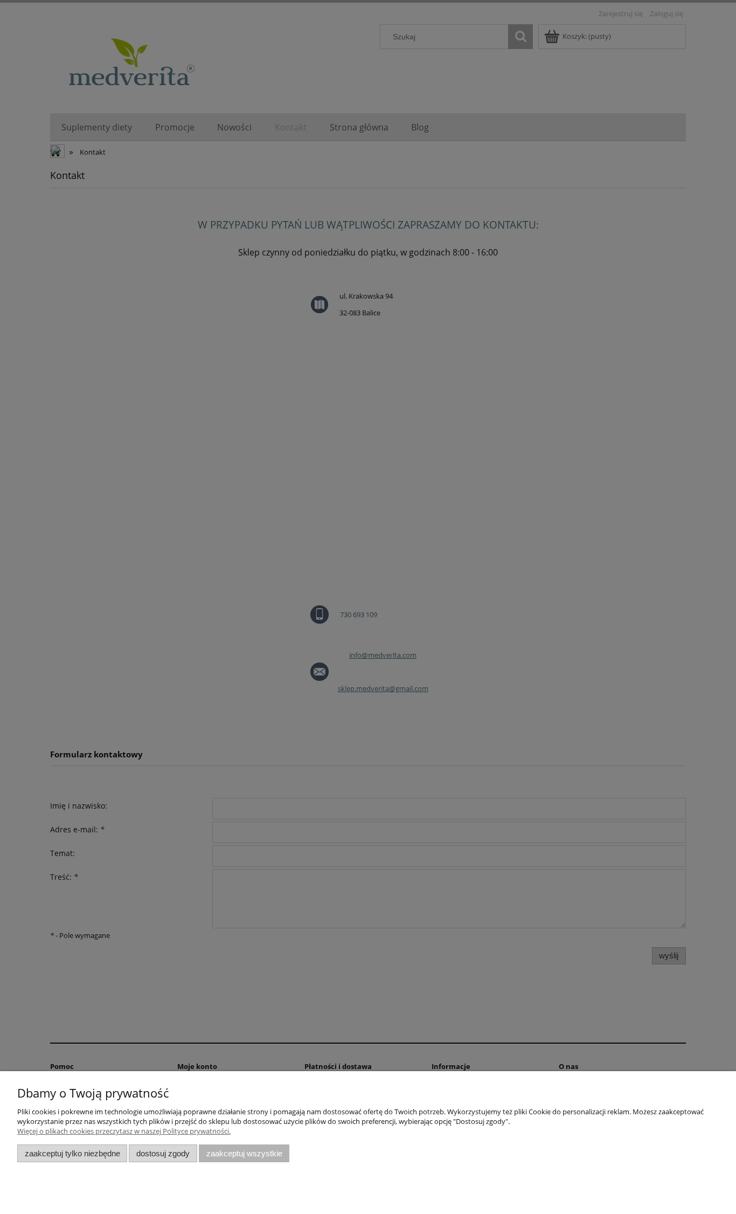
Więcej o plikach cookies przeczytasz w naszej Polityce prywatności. (124, 1131)
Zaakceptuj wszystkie (244, 1153)
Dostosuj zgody (163, 1153)
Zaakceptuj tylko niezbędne (72, 1153)
